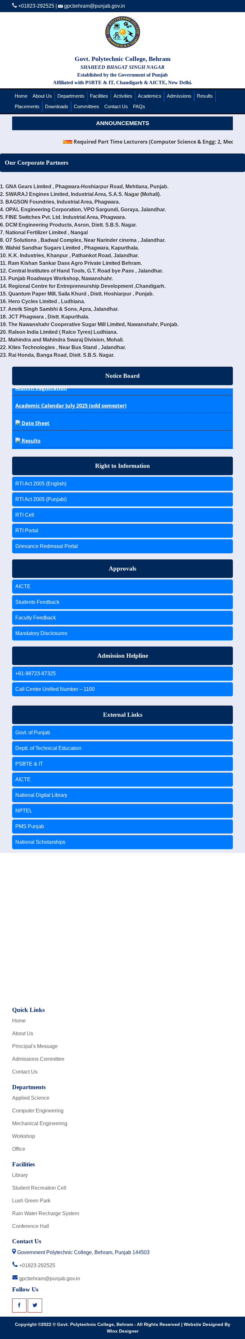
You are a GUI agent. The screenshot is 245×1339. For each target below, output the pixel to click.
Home (21, 96)
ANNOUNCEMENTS (122, 123)
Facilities (99, 96)
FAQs (139, 106)
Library (20, 1175)
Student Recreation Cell (39, 1188)
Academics (149, 96)
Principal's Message (35, 1046)
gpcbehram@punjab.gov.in (94, 6)
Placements (27, 106)
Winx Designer (122, 1331)
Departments (71, 96)
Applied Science (30, 1098)
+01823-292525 (35, 6)
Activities (123, 96)
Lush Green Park (31, 1200)
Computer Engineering (37, 1110)
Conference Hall (30, 1226)
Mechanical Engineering (39, 1123)
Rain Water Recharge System (45, 1213)
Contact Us (116, 106)
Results (205, 96)
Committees (86, 106)
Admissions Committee (38, 1059)
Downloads (56, 106)
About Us (42, 96)
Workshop (23, 1136)
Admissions (179, 96)
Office (18, 1149)
